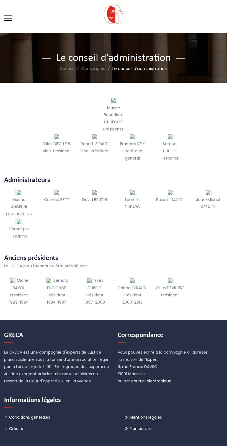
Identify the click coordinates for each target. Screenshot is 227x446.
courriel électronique (151, 381)
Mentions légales (146, 417)
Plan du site (141, 428)
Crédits (16, 428)
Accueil (67, 68)
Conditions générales (29, 417)
